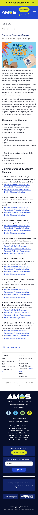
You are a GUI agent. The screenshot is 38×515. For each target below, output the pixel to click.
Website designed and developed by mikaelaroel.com (19, 509)
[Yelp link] (29, 413)
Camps (4, 372)
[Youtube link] (22, 413)
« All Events (6, 24)
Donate (24, 15)
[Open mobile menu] (34, 12)
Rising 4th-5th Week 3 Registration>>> (17, 230)
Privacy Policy (19, 507)
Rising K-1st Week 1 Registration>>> (17, 184)
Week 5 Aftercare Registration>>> (15, 274)
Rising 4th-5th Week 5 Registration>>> (17, 271)
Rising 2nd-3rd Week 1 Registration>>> (17, 187)
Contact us (19, 452)
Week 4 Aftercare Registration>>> (15, 253)
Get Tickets (24, 9)
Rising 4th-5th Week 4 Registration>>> (17, 251)
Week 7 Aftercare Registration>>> (15, 317)
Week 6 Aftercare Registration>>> (15, 297)
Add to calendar (12, 347)
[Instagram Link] (15, 413)
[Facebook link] (8, 413)
